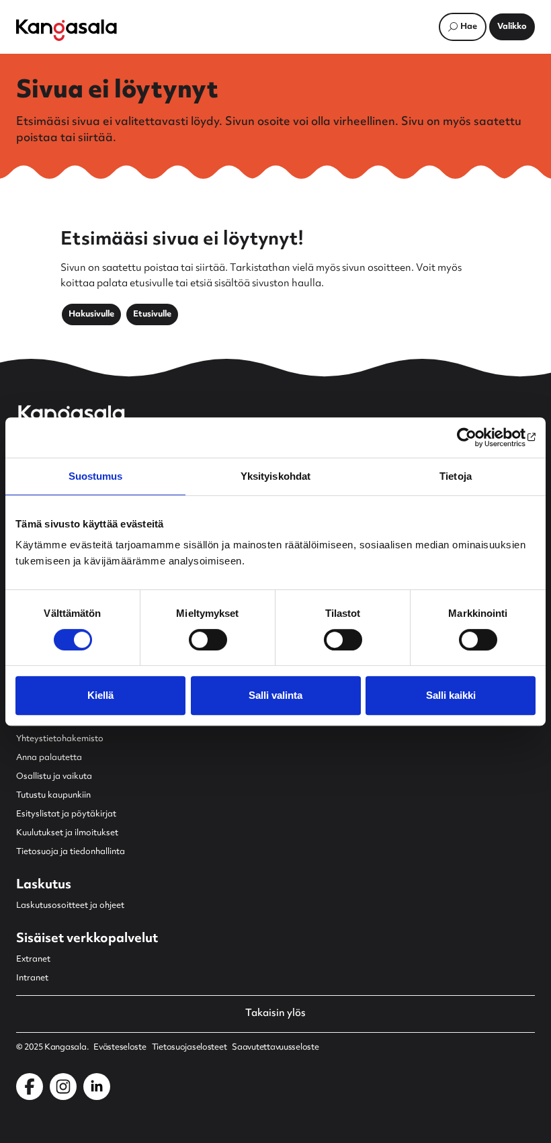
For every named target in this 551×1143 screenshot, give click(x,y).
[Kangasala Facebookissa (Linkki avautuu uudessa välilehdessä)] (29, 1086)
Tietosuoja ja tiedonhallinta (70, 852)
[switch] (208, 639)
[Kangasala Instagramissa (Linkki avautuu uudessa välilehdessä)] (63, 1086)
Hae (468, 27)
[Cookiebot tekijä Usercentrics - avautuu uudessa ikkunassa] (477, 437)
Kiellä (100, 695)
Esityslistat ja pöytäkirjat (66, 814)
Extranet (33, 959)
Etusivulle (152, 314)
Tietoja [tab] (455, 476)
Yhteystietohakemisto (59, 739)
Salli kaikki (451, 695)
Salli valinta (275, 695)
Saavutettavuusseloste (275, 1048)
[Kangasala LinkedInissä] (96, 1086)
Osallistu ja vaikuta (54, 777)
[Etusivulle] (66, 30)
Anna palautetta (49, 758)
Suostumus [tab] (96, 476)
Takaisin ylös (275, 1014)
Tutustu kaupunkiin (53, 795)
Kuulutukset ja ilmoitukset (67, 833)
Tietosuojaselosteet (189, 1048)
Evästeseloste (119, 1048)
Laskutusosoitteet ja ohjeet (70, 906)
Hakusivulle (91, 314)
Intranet (32, 978)
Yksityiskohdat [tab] (275, 476)
